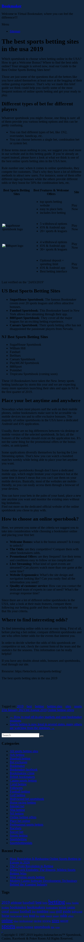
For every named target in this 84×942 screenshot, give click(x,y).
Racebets (15, 828)
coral (5, 911)
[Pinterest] (42, 692)
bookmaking (52, 907)
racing (38, 920)
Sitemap (15, 31)
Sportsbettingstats (21, 843)
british (62, 907)
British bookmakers (22, 777)
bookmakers (36, 907)
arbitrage (16, 902)
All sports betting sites (24, 751)
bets (45, 902)
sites (68, 706)
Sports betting (19, 835)
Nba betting (17, 810)
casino (71, 907)
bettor (68, 903)
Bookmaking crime (22, 773)
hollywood (77, 911)
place (16, 921)
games (52, 911)
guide (67, 911)
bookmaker (18, 907)
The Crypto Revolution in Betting (31, 866)
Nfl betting (17, 813)
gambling (42, 911)
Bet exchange (18, 762)
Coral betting (18, 784)
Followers (16, 788)
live (37, 916)
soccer (64, 920)
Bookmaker (11, 6)
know (25, 916)
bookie (75, 903)
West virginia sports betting (27, 877)
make (42, 916)
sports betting (24, 927)
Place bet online (20, 821)
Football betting (20, 791)
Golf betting (17, 795)
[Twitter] (42, 687)
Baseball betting (20, 758)
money (56, 916)
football (25, 911)
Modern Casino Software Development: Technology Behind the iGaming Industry (43, 882)
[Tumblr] (42, 697)
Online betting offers (61, 710)
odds (63, 915)
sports (78, 706)
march (49, 916)
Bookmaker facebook (24, 769)
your (57, 927)
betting (39, 706)
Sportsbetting (18, 839)
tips (52, 927)
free (34, 911)
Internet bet (17, 806)
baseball (29, 902)
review (46, 920)
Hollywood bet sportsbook (27, 799)
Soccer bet (16, 832)
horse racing (16, 916)
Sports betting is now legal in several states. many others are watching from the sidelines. (46, 726)
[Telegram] (42, 702)
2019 (20, 706)
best (29, 706)
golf (59, 911)
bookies (5, 907)
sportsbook (42, 927)
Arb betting (17, 755)
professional (26, 920)
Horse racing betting (23, 802)
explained (14, 911)
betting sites (54, 706)
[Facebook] (42, 682)
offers (70, 916)
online (7, 920)
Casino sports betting (23, 780)
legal (32, 915)
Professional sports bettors (26, 824)
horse (6, 916)
